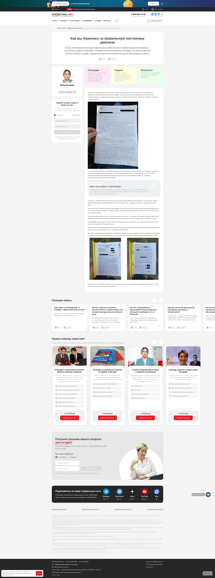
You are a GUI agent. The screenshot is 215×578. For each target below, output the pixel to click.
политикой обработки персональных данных (69, 137)
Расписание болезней (155, 509)
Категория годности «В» (123, 509)
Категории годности (59, 509)
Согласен (39, 573)
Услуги (54, 21)
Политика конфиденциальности (154, 561)
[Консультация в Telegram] (208, 494)
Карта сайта (149, 567)
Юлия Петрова (67, 85)
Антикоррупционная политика (154, 564)
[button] (154, 300)
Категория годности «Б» (90, 509)
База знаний (74, 21)
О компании (87, 21)
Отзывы (98, 21)
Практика (64, 21)
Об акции (153, 3)
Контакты (107, 21)
